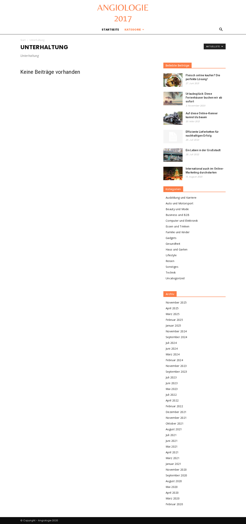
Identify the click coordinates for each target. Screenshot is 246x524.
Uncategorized (175, 278)
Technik (171, 272)
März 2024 (173, 354)
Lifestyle (171, 255)
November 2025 (176, 302)
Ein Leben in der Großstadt (203, 150)
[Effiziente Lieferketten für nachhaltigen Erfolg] (173, 136)
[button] (221, 30)
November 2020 (176, 469)
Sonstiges (172, 267)
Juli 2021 (171, 435)
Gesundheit (173, 243)
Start (23, 40)
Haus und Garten (177, 249)
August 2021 (174, 429)
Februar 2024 (174, 360)
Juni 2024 (172, 348)
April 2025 (172, 308)
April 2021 (172, 452)
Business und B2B (177, 215)
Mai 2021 (172, 446)
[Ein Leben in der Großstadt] (173, 155)
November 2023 (176, 366)
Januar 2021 (173, 464)
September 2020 (176, 475)
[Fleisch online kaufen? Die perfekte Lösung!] (173, 80)
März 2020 (173, 498)
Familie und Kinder (178, 232)
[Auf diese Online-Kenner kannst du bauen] (173, 118)
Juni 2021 (172, 441)
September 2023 (176, 371)
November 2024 (176, 331)
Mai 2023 (172, 389)
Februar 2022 (174, 406)
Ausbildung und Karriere (181, 197)
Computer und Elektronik (182, 220)
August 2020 (174, 481)
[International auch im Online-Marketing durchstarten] (173, 173)
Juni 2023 (172, 383)
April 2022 (172, 400)
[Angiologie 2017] (123, 13)
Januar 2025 (173, 325)
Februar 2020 (174, 504)
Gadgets (171, 238)
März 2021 (173, 458)
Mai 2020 (172, 487)
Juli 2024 (171, 343)
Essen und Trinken (177, 226)
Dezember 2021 (176, 412)
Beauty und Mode (177, 209)
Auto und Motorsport (179, 203)
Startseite (110, 30)
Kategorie (133, 30)
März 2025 (173, 314)
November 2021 (176, 418)
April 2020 (172, 492)
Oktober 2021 (175, 423)
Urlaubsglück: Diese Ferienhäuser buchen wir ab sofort (204, 97)
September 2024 (176, 337)
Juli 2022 (171, 394)
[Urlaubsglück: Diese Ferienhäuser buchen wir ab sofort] (173, 98)
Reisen (170, 261)
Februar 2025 (174, 320)
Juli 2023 (171, 377)
